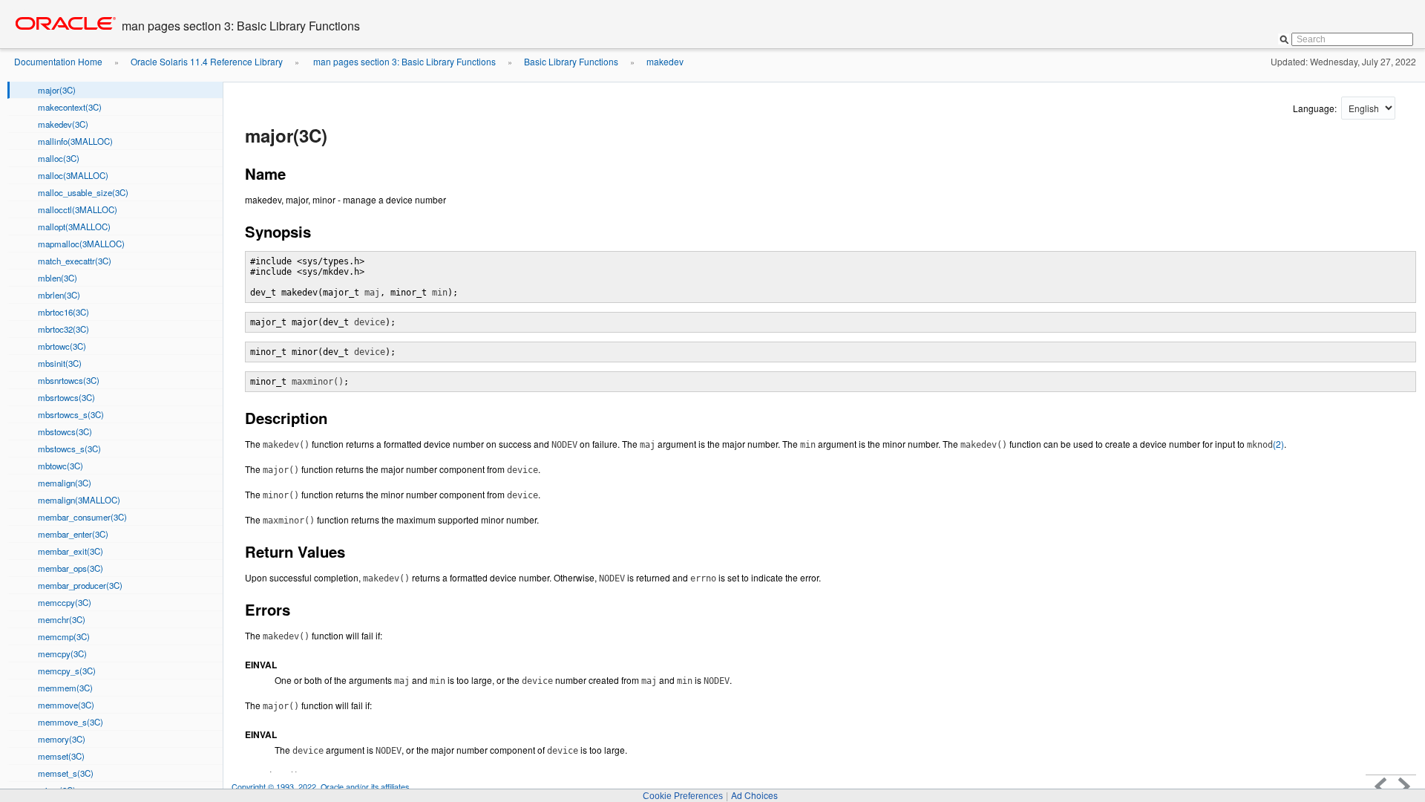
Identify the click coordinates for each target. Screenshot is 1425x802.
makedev (665, 61)
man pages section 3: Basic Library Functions (403, 61)
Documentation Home (58, 61)
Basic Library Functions (571, 61)
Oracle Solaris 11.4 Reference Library (207, 61)
